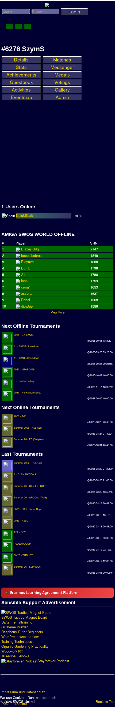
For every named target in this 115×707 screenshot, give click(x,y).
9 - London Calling (24, 381)
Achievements (21, 74)
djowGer (27, 306)
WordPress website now (20, 636)
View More (57, 312)
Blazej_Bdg (30, 249)
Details (21, 59)
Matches (62, 59)
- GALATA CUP (22, 543)
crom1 (26, 287)
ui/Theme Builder (14, 627)
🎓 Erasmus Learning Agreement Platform (42, 592)
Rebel (25, 299)
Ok (5, 703)
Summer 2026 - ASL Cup (28, 427)
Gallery (62, 89)
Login (74, 11)
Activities (21, 89)
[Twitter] (15, 684)
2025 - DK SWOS (23, 335)
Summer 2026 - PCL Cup (28, 463)
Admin (62, 97)
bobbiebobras (31, 255)
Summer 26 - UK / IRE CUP (29, 486)
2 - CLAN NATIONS (25, 474)
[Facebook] (5, 684)
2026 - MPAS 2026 (24, 369)
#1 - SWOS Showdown (26, 346)
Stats (21, 67)
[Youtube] (25, 684)
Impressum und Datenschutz (23, 692)
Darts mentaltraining (16, 622)
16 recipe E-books (15, 656)
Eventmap (21, 97)
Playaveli (28, 261)
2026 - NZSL (21, 520)
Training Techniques (16, 641)
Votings (62, 82)
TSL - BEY (20, 532)
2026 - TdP (20, 416)
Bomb (25, 268)
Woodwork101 (12, 651)
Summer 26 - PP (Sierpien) (29, 439)
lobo (24, 280)
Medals (62, 74)
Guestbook (21, 82)
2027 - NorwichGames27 (27, 392)
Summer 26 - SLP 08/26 (27, 566)
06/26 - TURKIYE (23, 555)
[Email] (35, 684)
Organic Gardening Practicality (25, 646)
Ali (23, 274)
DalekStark (24, 215)
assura (26, 293)
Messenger (62, 67)
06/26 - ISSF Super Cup (27, 509)
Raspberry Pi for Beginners (22, 631)
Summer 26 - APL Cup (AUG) (30, 497)
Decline (21, 703)
